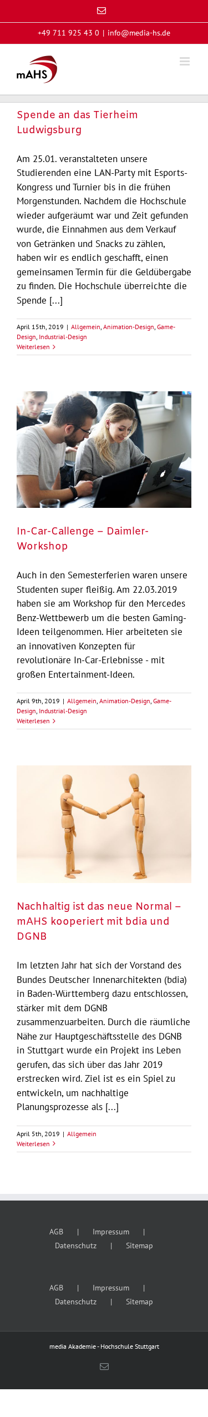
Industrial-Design (63, 336)
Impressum (111, 1232)
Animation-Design (128, 326)
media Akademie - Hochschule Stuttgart (104, 1346)
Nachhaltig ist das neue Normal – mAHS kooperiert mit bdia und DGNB (99, 922)
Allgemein (85, 326)
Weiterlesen (33, 346)
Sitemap (139, 1245)
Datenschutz (76, 1245)
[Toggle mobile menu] (185, 61)
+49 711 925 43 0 (68, 33)
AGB (56, 1232)
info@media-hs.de (139, 33)
